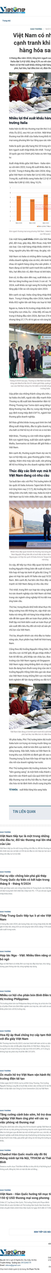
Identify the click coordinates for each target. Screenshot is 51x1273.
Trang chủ (6, 21)
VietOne (13, 10)
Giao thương (36, 29)
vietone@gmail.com (13, 1265)
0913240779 (26, 1263)
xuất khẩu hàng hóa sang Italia (33, 789)
